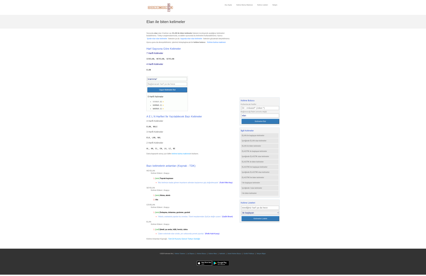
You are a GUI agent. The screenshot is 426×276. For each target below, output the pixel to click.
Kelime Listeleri (262, 5)
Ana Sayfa (228, 5)
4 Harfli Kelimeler (154, 64)
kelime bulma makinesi (181, 154)
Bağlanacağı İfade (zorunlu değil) (254, 112)
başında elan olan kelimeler (191, 39)
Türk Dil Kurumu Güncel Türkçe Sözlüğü (184, 239)
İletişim (274, 5)
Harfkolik (222, 253)
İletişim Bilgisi (261, 253)
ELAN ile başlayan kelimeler (253, 135)
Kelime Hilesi (213, 253)
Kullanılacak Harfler (248, 104)
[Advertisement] (259, 63)
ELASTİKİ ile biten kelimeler (253, 177)
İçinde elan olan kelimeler (157, 39)
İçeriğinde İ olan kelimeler (252, 188)
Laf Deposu (191, 253)
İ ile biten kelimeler (249, 193)
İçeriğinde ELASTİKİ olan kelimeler (255, 172)
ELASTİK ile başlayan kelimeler (254, 151)
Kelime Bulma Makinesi (244, 5)
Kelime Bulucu (201, 253)
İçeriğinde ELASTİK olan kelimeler (255, 156)
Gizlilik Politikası (249, 253)
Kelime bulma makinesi (216, 42)
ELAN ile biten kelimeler (251, 146)
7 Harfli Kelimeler (154, 53)
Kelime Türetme (180, 253)
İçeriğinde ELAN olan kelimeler (254, 141)
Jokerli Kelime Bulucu (234, 253)
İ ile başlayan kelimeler (251, 183)
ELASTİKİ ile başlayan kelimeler (254, 167)
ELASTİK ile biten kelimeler (253, 162)
